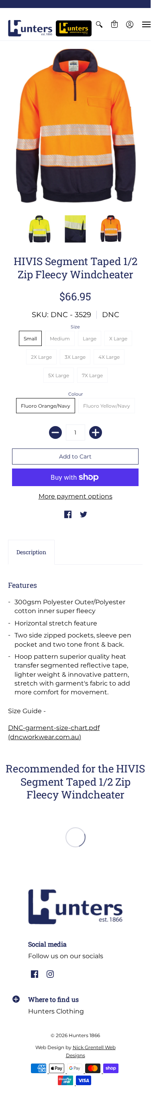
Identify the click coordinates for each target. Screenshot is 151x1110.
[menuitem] (99, 24)
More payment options (75, 496)
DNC (110, 314)
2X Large (41, 357)
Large (89, 339)
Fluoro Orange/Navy (45, 406)
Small (30, 339)
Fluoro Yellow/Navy (106, 406)
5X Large (58, 375)
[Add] (95, 432)
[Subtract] (55, 432)
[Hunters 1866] (30, 28)
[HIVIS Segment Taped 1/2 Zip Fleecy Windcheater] (75, 128)
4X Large (109, 357)
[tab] (31, 552)
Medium (60, 339)
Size (75, 327)
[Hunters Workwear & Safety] (74, 28)
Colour (75, 394)
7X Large (92, 375)
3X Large (75, 357)
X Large (118, 339)
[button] (99, 24)
